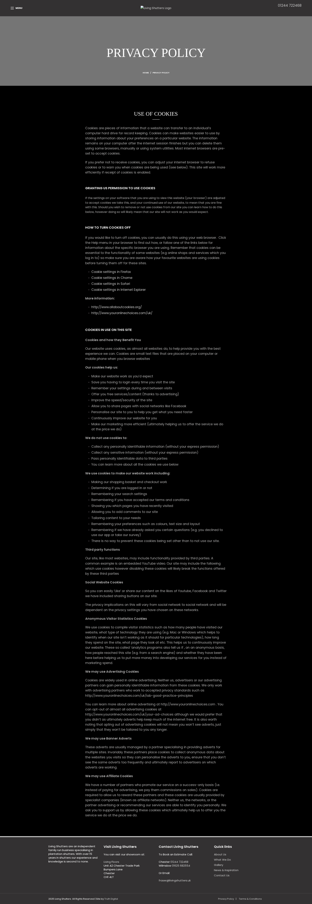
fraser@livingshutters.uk (175, 880)
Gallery (218, 865)
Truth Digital (111, 898)
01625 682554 (181, 865)
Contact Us (221, 875)
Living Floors (111, 862)
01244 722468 (290, 5)
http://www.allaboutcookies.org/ (116, 307)
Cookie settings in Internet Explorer (118, 290)
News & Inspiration (226, 870)
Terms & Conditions (250, 898)
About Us (220, 854)
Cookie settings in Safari (110, 284)
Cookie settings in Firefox (111, 272)
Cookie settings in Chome (111, 278)
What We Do (222, 860)
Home (146, 72)
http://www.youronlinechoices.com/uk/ (121, 313)
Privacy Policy (226, 898)
